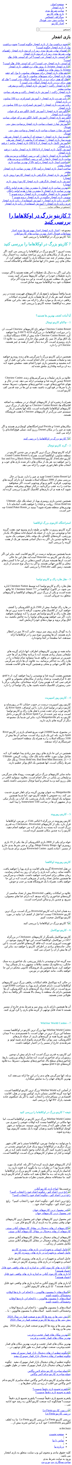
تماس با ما (58, 1440)
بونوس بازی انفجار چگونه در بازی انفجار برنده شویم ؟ (41, 197)
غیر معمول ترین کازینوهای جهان (53, 1213)
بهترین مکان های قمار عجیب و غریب (50, 1337)
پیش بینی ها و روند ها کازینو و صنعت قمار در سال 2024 (40, 1319)
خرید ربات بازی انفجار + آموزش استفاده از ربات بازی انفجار (38, 203)
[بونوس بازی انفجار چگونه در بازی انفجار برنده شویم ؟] (40, 194)
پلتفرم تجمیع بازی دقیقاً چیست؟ (53, 1392)
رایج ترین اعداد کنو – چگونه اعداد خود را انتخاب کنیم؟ (41, 1195)
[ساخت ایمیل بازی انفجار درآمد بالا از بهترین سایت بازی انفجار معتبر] (36, 165)
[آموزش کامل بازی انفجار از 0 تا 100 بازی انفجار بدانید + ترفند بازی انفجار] (36, 146)
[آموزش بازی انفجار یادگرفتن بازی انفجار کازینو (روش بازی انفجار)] (36, 178)
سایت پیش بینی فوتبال (51, 20)
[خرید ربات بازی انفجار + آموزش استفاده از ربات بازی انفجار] (36, 200)
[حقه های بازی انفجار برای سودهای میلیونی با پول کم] (41, 72)
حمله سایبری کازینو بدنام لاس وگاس (50, 1374)
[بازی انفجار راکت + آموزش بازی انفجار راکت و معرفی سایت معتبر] (36, 88)
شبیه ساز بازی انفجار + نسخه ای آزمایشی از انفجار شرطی (38, 139)
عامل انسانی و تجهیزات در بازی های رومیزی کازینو (43, 1252)
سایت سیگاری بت (61, 1462)
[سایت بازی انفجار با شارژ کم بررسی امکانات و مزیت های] (38, 155)
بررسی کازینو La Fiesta (58, 1413)
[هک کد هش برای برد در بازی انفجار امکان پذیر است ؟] (40, 79)
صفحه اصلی (57, 4)
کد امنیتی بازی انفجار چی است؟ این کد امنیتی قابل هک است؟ (37, 63)
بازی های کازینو (55, 13)
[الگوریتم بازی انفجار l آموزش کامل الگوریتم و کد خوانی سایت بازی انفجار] (36, 114)
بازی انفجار (58, 7)
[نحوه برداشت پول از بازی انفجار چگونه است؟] (44, 44)
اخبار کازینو (58, 23)
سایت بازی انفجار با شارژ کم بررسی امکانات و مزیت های (39, 159)
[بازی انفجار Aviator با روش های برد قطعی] (46, 66)
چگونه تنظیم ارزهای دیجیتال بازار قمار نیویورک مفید (42, 1356)
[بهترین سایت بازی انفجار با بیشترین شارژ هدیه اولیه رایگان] (37, 187)
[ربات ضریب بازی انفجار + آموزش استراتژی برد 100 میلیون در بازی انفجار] (36, 101)
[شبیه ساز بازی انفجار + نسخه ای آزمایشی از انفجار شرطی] (37, 136)
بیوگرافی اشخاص (54, 17)
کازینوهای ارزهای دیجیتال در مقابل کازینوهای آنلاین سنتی (39, 1231)
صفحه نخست (56, 1434)
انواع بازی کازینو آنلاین (46, 1188)
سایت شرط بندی (54, 10)
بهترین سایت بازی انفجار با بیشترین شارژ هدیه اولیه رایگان (39, 190)
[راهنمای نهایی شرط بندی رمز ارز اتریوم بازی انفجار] (41, 50)
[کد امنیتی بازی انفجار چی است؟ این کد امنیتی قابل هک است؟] (36, 60)
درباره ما (59, 1446)
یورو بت (45, 1462)
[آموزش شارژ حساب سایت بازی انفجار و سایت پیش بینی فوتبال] (36, 127)
